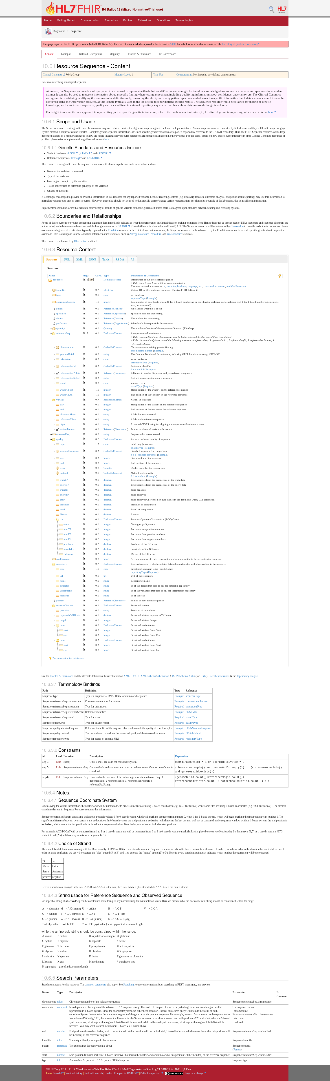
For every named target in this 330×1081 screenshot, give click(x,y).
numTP (67, 529)
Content (49, 54)
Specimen (120, 313)
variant (60, 399)
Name (51, 275)
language (192, 286)
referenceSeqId (68, 366)
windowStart (66, 389)
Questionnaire (174, 234)
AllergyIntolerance (139, 234)
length (63, 620)
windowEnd (66, 394)
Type (106, 275)
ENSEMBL (93, 158)
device (59, 318)
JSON (136, 676)
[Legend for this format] (280, 275)
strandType (136, 386)
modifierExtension (236, 286)
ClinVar (84, 153)
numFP (67, 534)
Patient (118, 308)
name (63, 580)
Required (153, 362)
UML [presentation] (67, 259)
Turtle (203, 676)
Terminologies (184, 20)
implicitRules (180, 286)
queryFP (64, 494)
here (271, 112)
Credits (108, 1073)
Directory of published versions (239, 44)
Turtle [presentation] (105, 259)
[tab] (51, 259)
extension (220, 286)
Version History (73, 1073)
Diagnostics (58, 31)
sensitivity (69, 549)
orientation (65, 359)
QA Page (186, 1069)
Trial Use (158, 74)
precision (64, 504)
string (106, 354)
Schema (151, 676)
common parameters (95, 984)
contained (209, 286)
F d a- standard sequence (143, 454)
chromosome (66, 347)
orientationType (139, 362)
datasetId (64, 585)
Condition (113, 230)
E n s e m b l (137, 369)
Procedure (155, 234)
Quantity (107, 328)
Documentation (90, 20)
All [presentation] (132, 259)
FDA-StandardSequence (199, 728)
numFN (67, 539)
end (62, 409)
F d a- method (138, 476)
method (64, 473)
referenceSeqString (70, 378)
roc (61, 519)
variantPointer (67, 429)
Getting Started (66, 20)
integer (107, 301)
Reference (108, 308)
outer (62, 625)
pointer (60, 600)
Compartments (184, 74)
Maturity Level (122, 74)
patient (59, 308)
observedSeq (63, 434)
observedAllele (67, 414)
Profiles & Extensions (139, 54)
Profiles (127, 20)
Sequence (58, 279)
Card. (98, 275)
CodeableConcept (112, 347)
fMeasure (68, 554)
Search (57, 1073)
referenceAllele (68, 419)
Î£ (84, 279)
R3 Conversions (167, 54)
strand (63, 383)
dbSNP (72, 153)
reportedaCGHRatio (70, 615)
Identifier (108, 290)
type (58, 295)
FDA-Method (193, 733)
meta (169, 286)
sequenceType (138, 298)
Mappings (115, 54)
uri (104, 575)
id (164, 286)
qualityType (137, 447)
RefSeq (75, 158)
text (200, 286)
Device (118, 318)
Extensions (144, 20)
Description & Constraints (145, 275)
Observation (237, 226)
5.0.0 (173, 44)
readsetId (64, 595)
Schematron (162, 676)
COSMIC (103, 153)
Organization (121, 323)
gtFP (62, 499)
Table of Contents (93, 1073)
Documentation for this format (68, 658)
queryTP (64, 484)
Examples (66, 54)
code (105, 295)
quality (60, 439)
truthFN (64, 489)
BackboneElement (112, 333)
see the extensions (219, 676)
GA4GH (123, 226)
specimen (61, 313)
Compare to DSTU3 (125, 1073)
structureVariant (64, 605)
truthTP (64, 479)
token (60, 1001)
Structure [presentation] (51, 259)
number (61, 1031)
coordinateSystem (65, 301)
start (62, 404)
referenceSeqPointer (70, 373)
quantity (60, 328)
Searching (128, 984)
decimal (107, 479)
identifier (61, 290)
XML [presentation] (79, 259)
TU (91, 279)
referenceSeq (63, 333)
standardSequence (69, 451)
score (62, 468)
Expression (181, 756)
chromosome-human (141, 350)
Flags (85, 275)
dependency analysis (247, 676)
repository (61, 564)
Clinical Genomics (53, 74)
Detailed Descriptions (90, 54)
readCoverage (63, 559)
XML (127, 676)
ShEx (192, 676)
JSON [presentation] (92, 259)
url (61, 575)
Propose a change (194, 1073)
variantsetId (66, 590)
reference (62, 1045)
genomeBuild (67, 354)
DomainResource (112, 279)
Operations (163, 20)
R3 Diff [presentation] (120, 259)
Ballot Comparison (150, 1073)
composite (62, 1007)
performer (61, 323)
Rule (58, 761)
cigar (62, 424)
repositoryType (139, 572)
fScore (63, 514)
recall (63, 509)
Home (48, 20)
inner (62, 640)
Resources (111, 20)
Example (151, 298)
